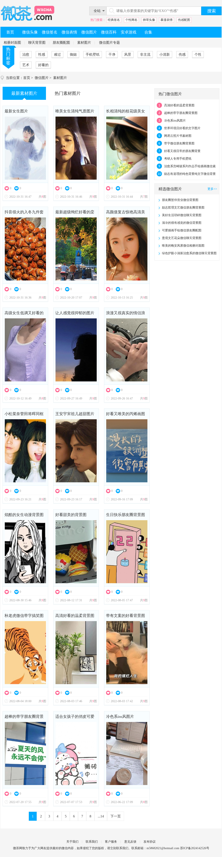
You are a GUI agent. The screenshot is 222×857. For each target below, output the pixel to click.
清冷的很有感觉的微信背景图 (181, 222)
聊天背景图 (37, 42)
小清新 (164, 54)
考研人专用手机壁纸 (177, 158)
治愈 (25, 54)
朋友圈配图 (61, 42)
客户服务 (111, 841)
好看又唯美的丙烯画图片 (125, 415)
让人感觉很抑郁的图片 (74, 313)
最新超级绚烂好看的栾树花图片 (74, 213)
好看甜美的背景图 (71, 515)
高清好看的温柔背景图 (74, 615)
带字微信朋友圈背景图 (179, 143)
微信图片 (42, 78)
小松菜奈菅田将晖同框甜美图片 (24, 415)
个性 (197, 54)
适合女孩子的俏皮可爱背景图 (74, 718)
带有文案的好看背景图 (125, 615)
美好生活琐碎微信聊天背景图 (181, 215)
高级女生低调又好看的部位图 (24, 314)
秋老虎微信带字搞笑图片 (24, 617)
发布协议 (150, 841)
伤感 (182, 54)
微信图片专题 (109, 42)
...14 (101, 816)
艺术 (25, 65)
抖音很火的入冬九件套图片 (24, 213)
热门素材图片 (68, 93)
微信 (65, 848)
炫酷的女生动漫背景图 (24, 515)
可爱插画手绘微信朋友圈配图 (181, 230)
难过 (57, 54)
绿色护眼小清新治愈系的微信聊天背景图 (189, 253)
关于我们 (72, 841)
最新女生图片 (16, 111)
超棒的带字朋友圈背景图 (24, 718)
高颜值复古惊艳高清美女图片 (125, 213)
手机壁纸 (93, 54)
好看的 (43, 65)
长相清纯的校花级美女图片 (125, 113)
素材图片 (84, 42)
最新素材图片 (24, 93)
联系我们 (92, 841)
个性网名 (131, 20)
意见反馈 (130, 841)
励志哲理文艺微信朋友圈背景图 (183, 207)
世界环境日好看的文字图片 (182, 128)
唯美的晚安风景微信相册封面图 (183, 245)
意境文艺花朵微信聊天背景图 (181, 238)
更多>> (212, 188)
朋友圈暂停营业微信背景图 (180, 200)
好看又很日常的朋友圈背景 (182, 151)
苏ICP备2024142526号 (194, 848)
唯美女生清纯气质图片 (74, 111)
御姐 (73, 54)
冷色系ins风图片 (120, 716)
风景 (127, 54)
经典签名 (114, 20)
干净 (111, 54)
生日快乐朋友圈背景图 (125, 515)
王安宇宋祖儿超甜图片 (74, 414)
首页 (26, 78)
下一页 (115, 816)
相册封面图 (12, 42)
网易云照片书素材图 (177, 135)
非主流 (145, 54)
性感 (41, 54)
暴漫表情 (166, 20)
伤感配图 (184, 20)
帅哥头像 (149, 20)
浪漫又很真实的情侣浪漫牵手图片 (125, 314)
